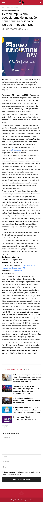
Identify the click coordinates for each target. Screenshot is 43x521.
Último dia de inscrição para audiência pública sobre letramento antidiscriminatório (26, 400)
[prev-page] (3, 426)
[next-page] (6, 426)
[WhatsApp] (24, 33)
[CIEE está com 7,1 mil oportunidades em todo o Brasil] (7, 419)
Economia (16, 10)
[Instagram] (22, 493)
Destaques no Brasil (12, 7)
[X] (15, 33)
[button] (40, 2)
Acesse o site (17, 271)
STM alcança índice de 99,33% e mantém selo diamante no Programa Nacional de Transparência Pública (27, 410)
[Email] (29, 33)
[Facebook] (10, 33)
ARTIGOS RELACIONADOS (13, 370)
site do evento (16, 150)
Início (3, 7)
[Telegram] (33, 33)
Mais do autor (29, 370)
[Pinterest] (20, 33)
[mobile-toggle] (3, 2)
